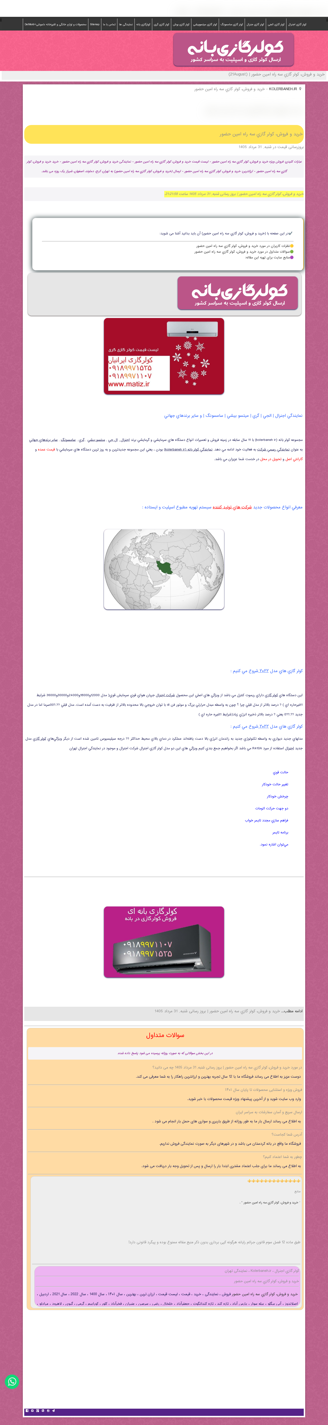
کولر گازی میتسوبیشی (205, 24)
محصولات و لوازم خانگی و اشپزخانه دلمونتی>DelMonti (55, 24)
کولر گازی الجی (276, 24)
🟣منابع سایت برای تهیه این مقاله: (269, 258)
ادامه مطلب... (291, 1011)
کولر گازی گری (161, 24)
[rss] (43, 1411)
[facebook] (27, 1411)
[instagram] (48, 1411)
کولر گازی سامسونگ (232, 24)
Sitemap (94, 24)
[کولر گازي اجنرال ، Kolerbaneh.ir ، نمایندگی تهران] (233, 67)
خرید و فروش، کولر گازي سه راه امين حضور (264, 1294)
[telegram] (53, 1411)
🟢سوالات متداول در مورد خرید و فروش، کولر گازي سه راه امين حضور (244, 252)
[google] (37, 1411)
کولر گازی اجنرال (297, 24)
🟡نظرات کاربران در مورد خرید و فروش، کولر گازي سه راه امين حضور (245, 246)
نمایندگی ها (126, 24)
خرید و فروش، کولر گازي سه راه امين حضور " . (269, 1202)
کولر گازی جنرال (255, 24)
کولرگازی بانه (143, 24)
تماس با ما (109, 24)
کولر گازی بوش (181, 24)
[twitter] (32, 1411)
